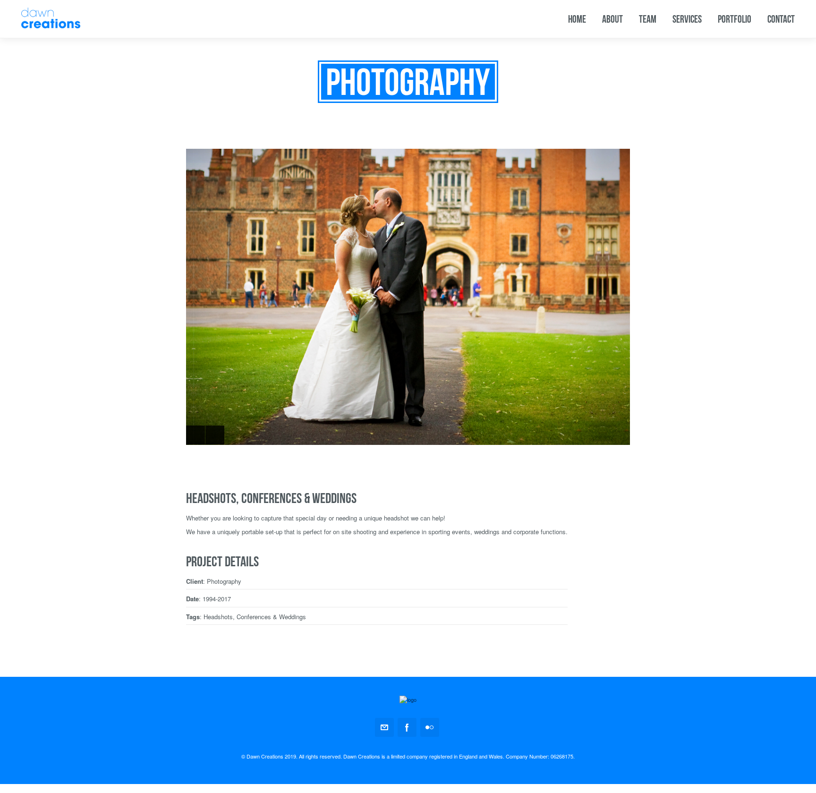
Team (647, 19)
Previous (195, 435)
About (612, 19)
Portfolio (734, 19)
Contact (781, 19)
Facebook (407, 727)
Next (214, 435)
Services (687, 19)
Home (577, 19)
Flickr (429, 727)
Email (384, 727)
